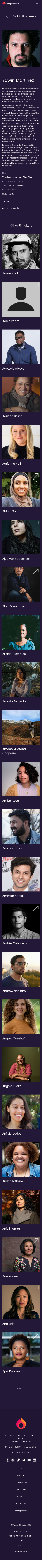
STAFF (21, 1545)
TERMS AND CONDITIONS (21, 1536)
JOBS (21, 1540)
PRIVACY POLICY (21, 1531)
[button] (37, 3)
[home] (10, 4)
